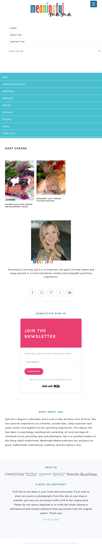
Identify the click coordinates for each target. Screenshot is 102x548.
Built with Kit (51, 386)
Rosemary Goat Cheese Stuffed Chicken (49, 200)
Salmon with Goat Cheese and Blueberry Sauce (19, 205)
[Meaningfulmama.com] (51, 17)
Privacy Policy (51, 519)
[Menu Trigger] (93, 4)
